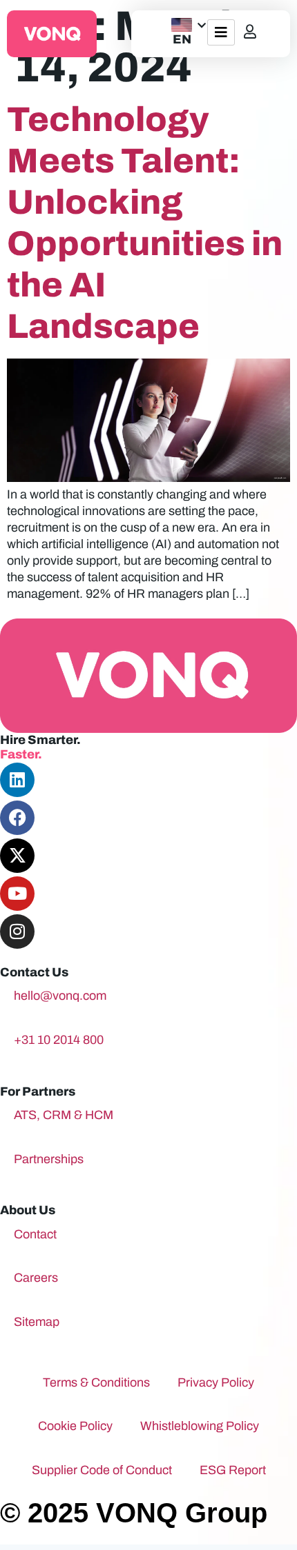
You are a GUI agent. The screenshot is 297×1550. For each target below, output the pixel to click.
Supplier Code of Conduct (102, 1470)
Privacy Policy (216, 1382)
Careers (36, 1278)
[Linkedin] (17, 780)
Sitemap (36, 1322)
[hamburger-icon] (221, 32)
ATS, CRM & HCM (63, 1115)
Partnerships (49, 1159)
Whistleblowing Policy (199, 1426)
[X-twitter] (17, 855)
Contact (35, 1234)
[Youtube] (17, 893)
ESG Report (233, 1470)
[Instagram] (17, 931)
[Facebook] (17, 818)
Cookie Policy (75, 1426)
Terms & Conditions (96, 1382)
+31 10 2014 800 (59, 1040)
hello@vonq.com (60, 996)
